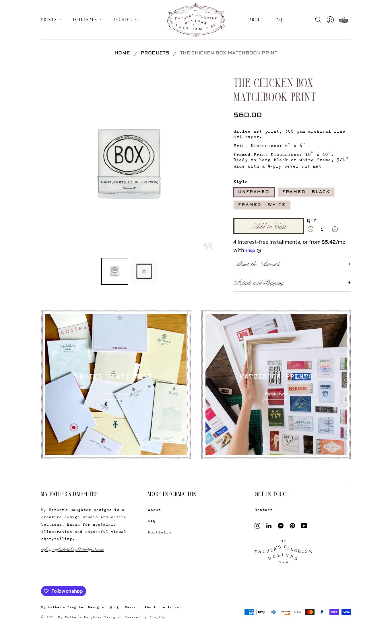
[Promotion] (116, 384)
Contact (264, 509)
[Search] (319, 19)
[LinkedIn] (269, 527)
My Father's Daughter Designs (72, 607)
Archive (122, 19)
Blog (114, 607)
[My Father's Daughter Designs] (196, 20)
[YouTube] (304, 527)
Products (155, 53)
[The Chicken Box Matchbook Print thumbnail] (114, 271)
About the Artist (162, 607)
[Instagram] (257, 527)
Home (122, 53)
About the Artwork (256, 263)
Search (132, 607)
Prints (49, 19)
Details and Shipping (258, 282)
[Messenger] (281, 527)
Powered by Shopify (145, 617)
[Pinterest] (292, 527)
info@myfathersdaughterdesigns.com (72, 548)
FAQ (278, 19)
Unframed (253, 192)
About (256, 19)
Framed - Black (306, 192)
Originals (85, 19)
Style (240, 181)
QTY (312, 221)
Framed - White (262, 205)
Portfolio (159, 531)
